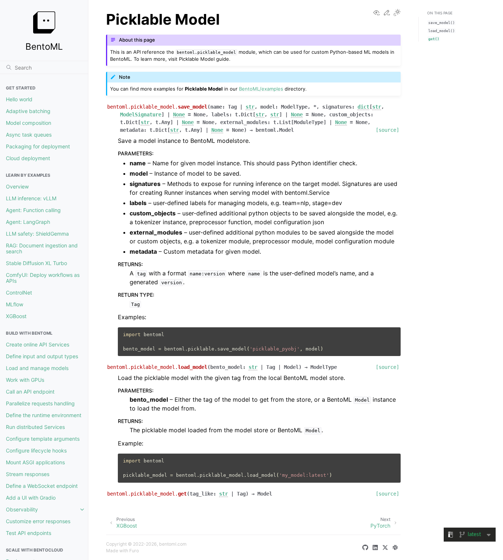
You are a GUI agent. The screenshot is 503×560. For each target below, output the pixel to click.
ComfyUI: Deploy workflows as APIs (43, 278)
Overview (17, 186)
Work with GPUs (25, 380)
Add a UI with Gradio (31, 497)
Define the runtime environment (43, 415)
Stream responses (27, 474)
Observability (22, 509)
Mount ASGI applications (35, 462)
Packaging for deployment (38, 146)
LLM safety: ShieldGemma (37, 233)
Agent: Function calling (33, 210)
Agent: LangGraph (28, 222)
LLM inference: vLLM (31, 198)
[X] (386, 547)
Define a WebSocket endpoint (42, 486)
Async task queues (29, 134)
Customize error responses (38, 521)
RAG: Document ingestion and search (42, 248)
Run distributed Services (35, 427)
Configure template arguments (43, 439)
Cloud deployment (28, 158)
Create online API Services (37, 344)
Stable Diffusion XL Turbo (36, 263)
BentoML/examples (261, 89)
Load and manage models (37, 368)
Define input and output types (42, 356)
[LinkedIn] (377, 547)
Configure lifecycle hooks (36, 450)
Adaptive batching (28, 111)
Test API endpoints (28, 533)
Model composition (28, 123)
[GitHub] (366, 547)
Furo (134, 550)
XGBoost (16, 316)
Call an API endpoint (30, 391)
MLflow (14, 304)
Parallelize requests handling (40, 403)
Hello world (19, 99)
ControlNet (19, 292)
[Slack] (397, 547)
